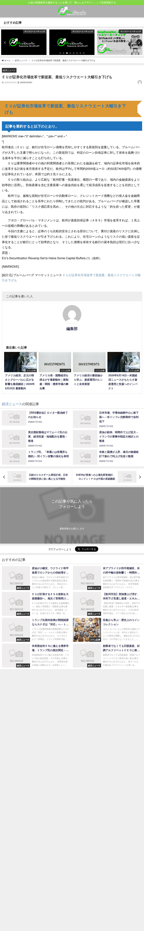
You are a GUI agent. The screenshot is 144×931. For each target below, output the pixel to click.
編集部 (72, 328)
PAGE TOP (137, 899)
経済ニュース (9, 70)
